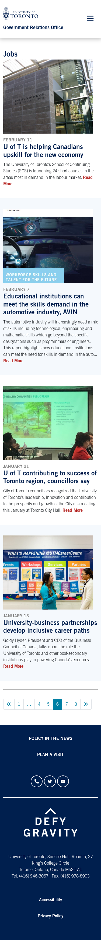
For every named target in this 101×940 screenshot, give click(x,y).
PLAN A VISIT (50, 755)
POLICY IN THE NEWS (50, 739)
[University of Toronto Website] (22, 15)
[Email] (63, 781)
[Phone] (37, 781)
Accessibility (50, 900)
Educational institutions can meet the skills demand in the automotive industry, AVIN (46, 305)
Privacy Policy (50, 916)
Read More (13, 361)
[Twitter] (50, 781)
